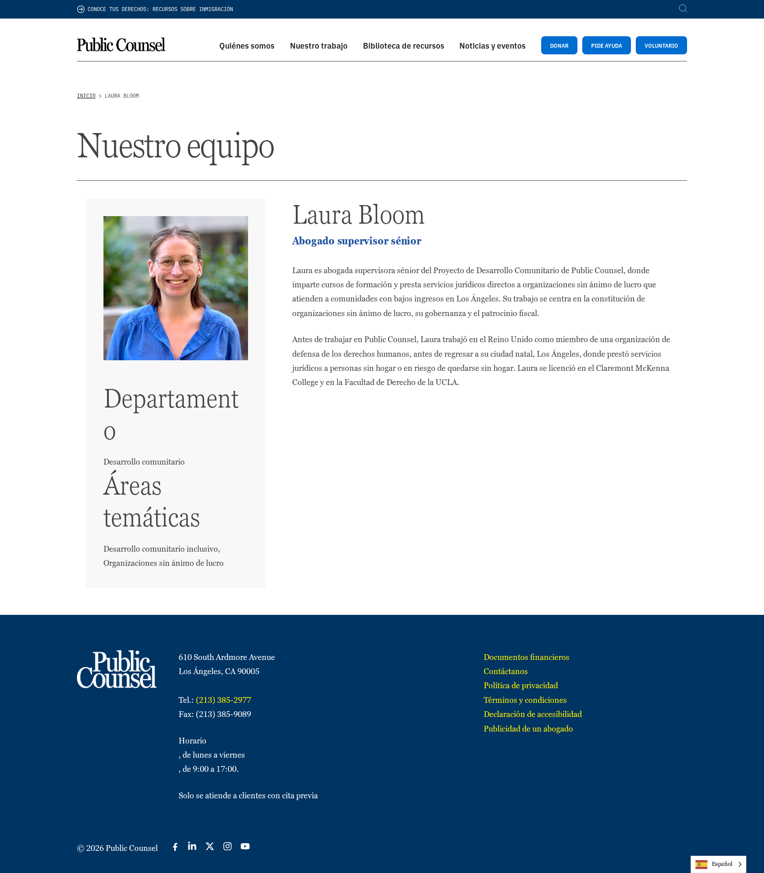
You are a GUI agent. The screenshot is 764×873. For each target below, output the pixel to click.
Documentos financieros (526, 657)
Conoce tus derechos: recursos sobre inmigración (160, 8)
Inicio (86, 95)
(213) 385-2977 (223, 700)
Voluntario (661, 45)
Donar (559, 45)
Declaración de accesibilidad (533, 714)
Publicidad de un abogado (528, 729)
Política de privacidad (521, 685)
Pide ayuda (606, 45)
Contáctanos (506, 671)
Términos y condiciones (525, 700)
